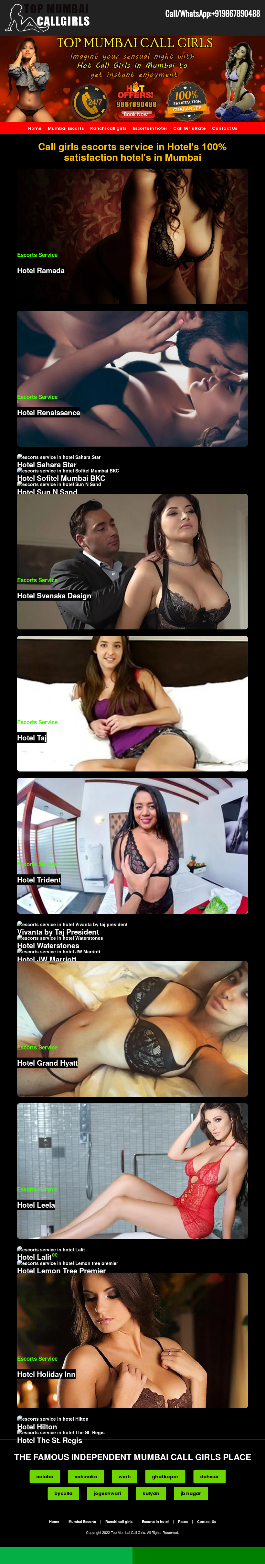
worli (125, 1476)
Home (34, 128)
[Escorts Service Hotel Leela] (132, 1170)
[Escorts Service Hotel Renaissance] (132, 378)
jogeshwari (107, 1493)
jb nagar (191, 1493)
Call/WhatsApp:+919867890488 (212, 13)
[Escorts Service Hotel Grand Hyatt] (132, 1028)
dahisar (209, 1476)
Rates (183, 1521)
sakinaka (86, 1476)
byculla (63, 1493)
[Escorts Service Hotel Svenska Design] (132, 561)
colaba (44, 1476)
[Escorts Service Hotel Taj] (132, 703)
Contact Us (224, 128)
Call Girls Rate (189, 128)
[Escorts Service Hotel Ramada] (132, 236)
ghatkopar (165, 1476)
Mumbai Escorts (66, 128)
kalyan (151, 1493)
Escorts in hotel (150, 128)
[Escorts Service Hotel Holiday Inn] (132, 1340)
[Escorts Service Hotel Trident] (132, 845)
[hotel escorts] (47, 17)
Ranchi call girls (108, 128)
